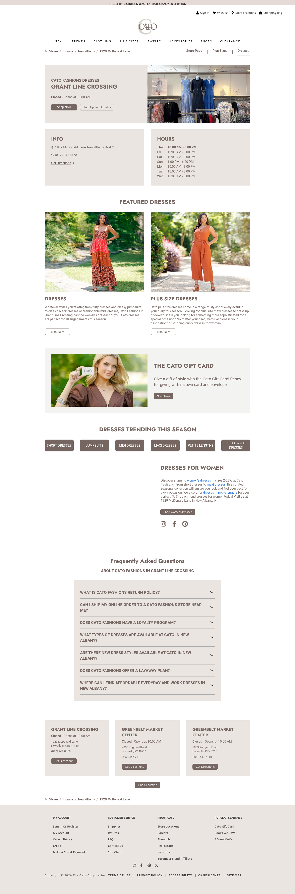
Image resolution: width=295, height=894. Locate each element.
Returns (113, 833)
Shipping (114, 826)
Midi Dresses (129, 445)
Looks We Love (225, 833)
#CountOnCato (225, 839)
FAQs (111, 839)
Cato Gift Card (224, 826)
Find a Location (147, 785)
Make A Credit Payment (69, 852)
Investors (164, 852)
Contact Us (115, 846)
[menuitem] (59, 41)
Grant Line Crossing (74, 729)
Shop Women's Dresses (178, 512)
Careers (163, 833)
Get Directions (61, 163)
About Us (164, 839)
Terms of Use (119, 875)
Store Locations (168, 826)
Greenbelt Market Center (142, 732)
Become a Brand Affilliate (175, 858)
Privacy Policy (150, 875)
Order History (62, 839)
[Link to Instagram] (163, 524)
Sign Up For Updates (97, 107)
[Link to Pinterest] (185, 524)
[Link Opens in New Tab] (136, 865)
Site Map (234, 875)
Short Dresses (59, 445)
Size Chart (115, 852)
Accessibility (180, 875)
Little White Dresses (236, 445)
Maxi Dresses (165, 445)
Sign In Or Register (65, 826)
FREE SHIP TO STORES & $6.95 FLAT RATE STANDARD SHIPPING (147, 4)
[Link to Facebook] (174, 524)
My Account (61, 833)
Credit (57, 846)
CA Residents (209, 875)
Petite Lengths (200, 445)
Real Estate (165, 846)
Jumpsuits (94, 445)
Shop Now (64, 107)
